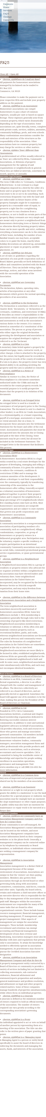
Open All (14, 74)
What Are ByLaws (17, 253)
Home (6, 7)
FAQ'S (6, 13)
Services (7, 10)
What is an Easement (19, 787)
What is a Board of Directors (22, 676)
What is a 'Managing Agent (22, 1037)
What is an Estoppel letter (21, 400)
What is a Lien (16, 344)
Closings (7, 16)
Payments (8, 4)
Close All (4, 74)
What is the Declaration (20, 303)
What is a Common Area (21, 775)
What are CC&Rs (17, 179)
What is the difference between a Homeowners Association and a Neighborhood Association (23, 600)
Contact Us (8, 20)
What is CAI (14, 708)
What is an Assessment (20, 106)
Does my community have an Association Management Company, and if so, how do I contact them (21, 819)
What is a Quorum (18, 996)
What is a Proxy (16, 1019)
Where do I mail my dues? (21, 79)
